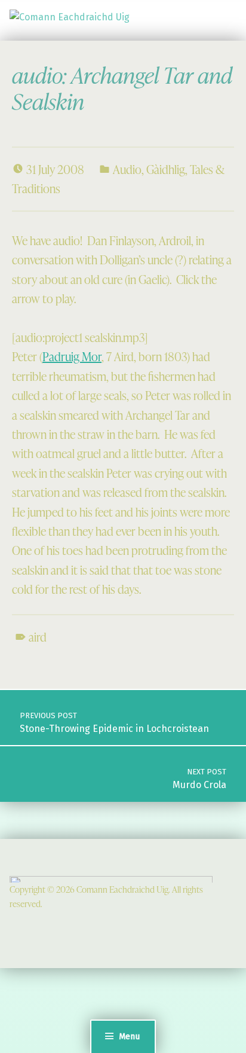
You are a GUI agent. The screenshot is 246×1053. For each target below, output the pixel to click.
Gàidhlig (165, 169)
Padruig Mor (72, 356)
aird (38, 636)
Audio (127, 169)
